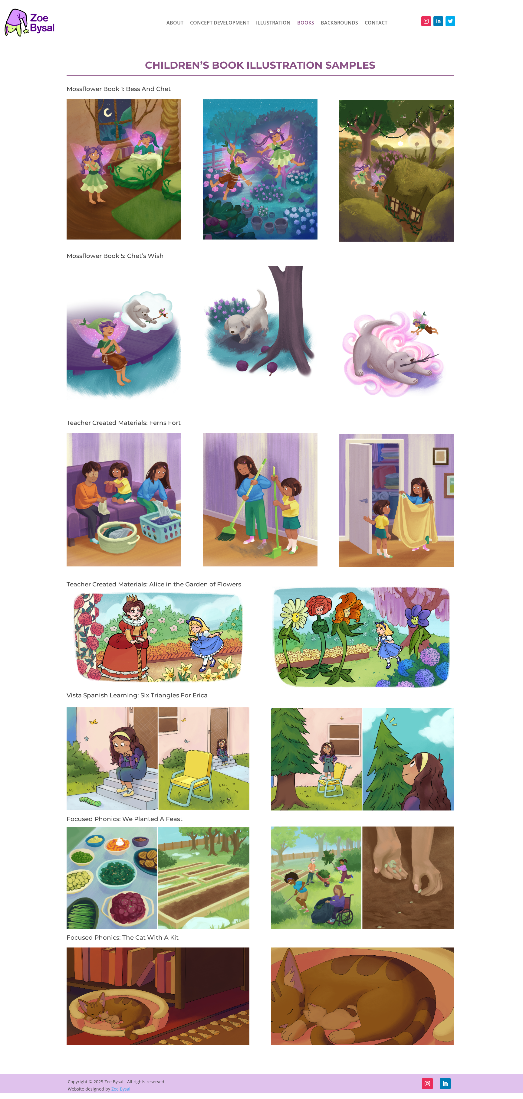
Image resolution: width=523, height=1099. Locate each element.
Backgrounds (339, 22)
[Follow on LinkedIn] (438, 21)
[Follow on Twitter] (450, 21)
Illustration (273, 22)
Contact (376, 22)
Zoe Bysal (120, 1089)
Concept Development (219, 22)
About (174, 22)
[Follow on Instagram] (426, 21)
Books (305, 22)
